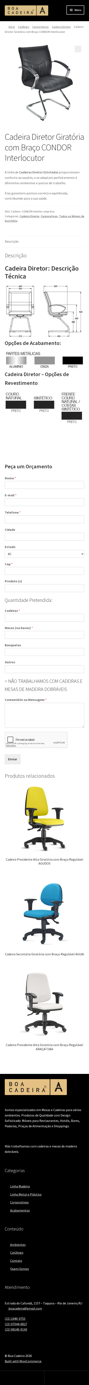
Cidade (10, 530)
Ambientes (18, 1245)
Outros (10, 662)
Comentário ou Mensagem (26, 700)
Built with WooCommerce (23, 1361)
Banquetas (13, 645)
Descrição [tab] (12, 241)
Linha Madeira (20, 1186)
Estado (10, 547)
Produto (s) (13, 581)
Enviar (12, 759)
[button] (78, 49)
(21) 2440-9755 (15, 1318)
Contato (16, 1261)
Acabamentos (20, 1210)
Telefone (13, 512)
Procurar (66, 1378)
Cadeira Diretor (61, 27)
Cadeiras (12, 610)
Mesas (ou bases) (19, 628)
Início (11, 27)
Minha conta (22, 1378)
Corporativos (40, 27)
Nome (10, 478)
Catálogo (23, 27)
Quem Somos (19, 1269)
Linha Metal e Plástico (26, 1194)
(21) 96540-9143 (16, 1329)
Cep (9, 564)
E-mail (11, 495)
